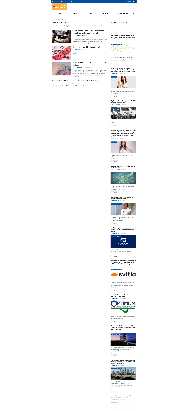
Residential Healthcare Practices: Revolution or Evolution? (120, 295)
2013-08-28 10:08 (87, 67)
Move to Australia (123, 13)
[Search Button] (133, 14)
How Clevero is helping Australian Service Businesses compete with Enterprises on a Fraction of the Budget (123, 361)
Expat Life (105, 13)
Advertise (54, 1)
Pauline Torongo (115, 73)
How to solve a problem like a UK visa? (86, 47)
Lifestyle (75, 13)
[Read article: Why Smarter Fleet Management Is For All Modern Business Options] (123, 113)
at (112, 173)
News (60, 13)
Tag (56, 19)
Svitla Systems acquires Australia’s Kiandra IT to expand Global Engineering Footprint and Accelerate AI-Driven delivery (123, 262)
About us (59, 1)
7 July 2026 (123, 138)
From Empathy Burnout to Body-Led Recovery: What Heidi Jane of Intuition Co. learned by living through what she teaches (123, 69)
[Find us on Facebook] (133, 1)
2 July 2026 (124, 169)
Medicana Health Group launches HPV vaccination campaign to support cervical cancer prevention (123, 327)
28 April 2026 (123, 331)
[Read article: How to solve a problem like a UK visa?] (61, 53)
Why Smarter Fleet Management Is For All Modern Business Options (123, 101)
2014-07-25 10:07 (84, 49)
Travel (91, 13)
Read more (115, 63)
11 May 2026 (123, 265)
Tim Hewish (77, 49)
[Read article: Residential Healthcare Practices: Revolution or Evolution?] (123, 307)
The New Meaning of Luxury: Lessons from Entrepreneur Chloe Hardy (123, 198)
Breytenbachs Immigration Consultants (62, 83)
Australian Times (78, 67)
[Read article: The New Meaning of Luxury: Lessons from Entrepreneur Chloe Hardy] (123, 209)
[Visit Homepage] (59, 6)
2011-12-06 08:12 (76, 83)
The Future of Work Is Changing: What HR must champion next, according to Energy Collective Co (123, 37)
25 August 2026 (124, 73)
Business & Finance (116, 44)
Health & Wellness (116, 334)
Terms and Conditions (65, 1)
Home (53, 19)
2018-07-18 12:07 (87, 35)
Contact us (73, 1)
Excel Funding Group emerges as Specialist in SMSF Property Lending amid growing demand (123, 229)
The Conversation (79, 35)
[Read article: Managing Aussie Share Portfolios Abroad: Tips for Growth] (123, 178)
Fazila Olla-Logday (116, 104)
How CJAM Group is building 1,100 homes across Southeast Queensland (123, 395)
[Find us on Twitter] (135, 1)
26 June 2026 (123, 233)
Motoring (114, 107)
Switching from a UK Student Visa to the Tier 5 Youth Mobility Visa (75, 81)
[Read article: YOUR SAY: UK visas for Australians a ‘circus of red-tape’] (61, 68)
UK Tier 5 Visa (61, 19)
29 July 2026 (124, 104)
